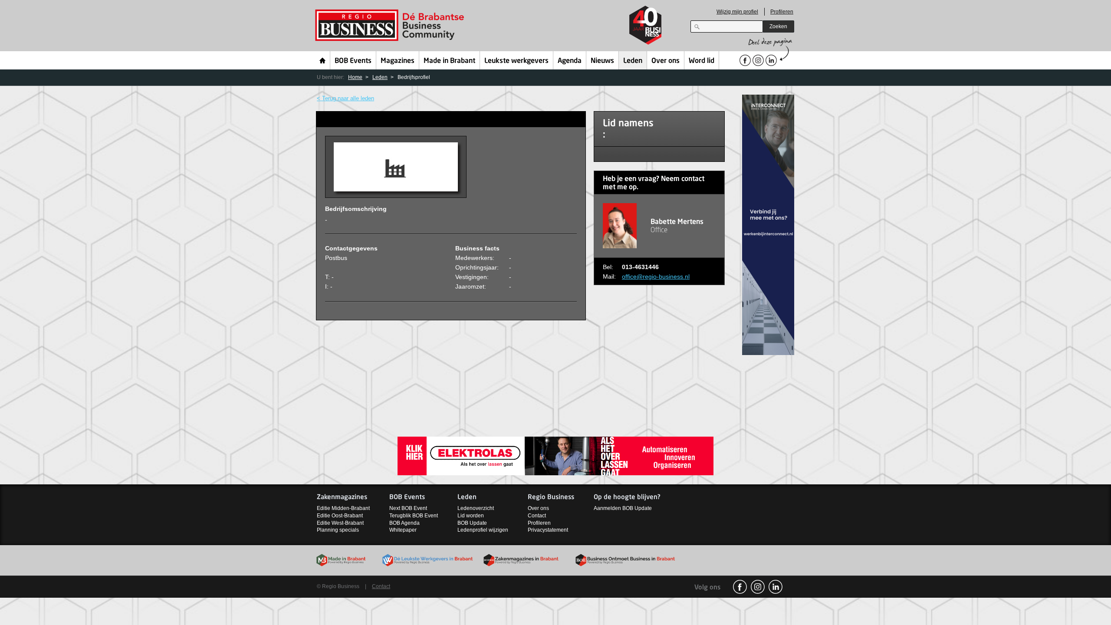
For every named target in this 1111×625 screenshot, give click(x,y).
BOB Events (353, 61)
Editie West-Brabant (340, 523)
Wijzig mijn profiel (737, 12)
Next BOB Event (408, 508)
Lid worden (470, 516)
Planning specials (338, 530)
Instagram (758, 587)
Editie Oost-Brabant (340, 516)
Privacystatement (548, 530)
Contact (537, 516)
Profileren (781, 12)
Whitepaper (403, 530)
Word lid (701, 61)
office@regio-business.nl (656, 276)
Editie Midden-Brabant (343, 508)
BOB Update (472, 523)
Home (322, 60)
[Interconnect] (768, 224)
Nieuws (602, 61)
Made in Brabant (449, 61)
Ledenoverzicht (475, 508)
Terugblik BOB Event (413, 516)
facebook (740, 587)
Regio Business (391, 25)
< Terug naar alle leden (345, 98)
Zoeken (778, 26)
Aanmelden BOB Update (623, 508)
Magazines (397, 61)
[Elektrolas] (555, 455)
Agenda (570, 61)
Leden (632, 61)
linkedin (775, 587)
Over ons (665, 61)
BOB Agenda (404, 523)
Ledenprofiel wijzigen (482, 530)
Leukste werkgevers (516, 61)
